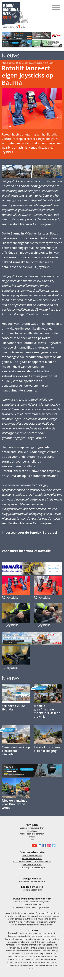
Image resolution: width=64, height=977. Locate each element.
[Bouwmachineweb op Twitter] (53, 845)
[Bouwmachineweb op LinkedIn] (39, 845)
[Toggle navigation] (56, 7)
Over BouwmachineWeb (32, 855)
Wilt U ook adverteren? (32, 864)
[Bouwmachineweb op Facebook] (43, 845)
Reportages (32, 831)
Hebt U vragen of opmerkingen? (32, 867)
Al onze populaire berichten (32, 834)
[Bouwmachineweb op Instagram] (48, 845)
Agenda (32, 836)
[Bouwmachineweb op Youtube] (34, 845)
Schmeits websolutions (32, 890)
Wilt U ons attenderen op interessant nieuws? (32, 861)
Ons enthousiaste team (32, 858)
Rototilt (44, 551)
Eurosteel (50, 532)
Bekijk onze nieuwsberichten (32, 828)
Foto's (32, 839)
